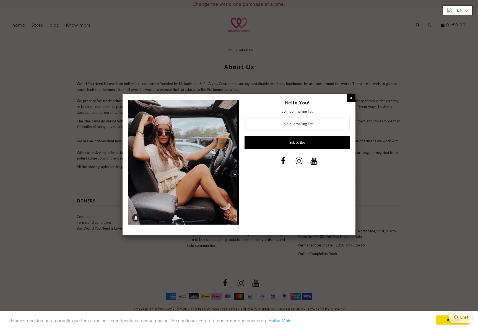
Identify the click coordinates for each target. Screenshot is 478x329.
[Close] (351, 98)
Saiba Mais (280, 320)
